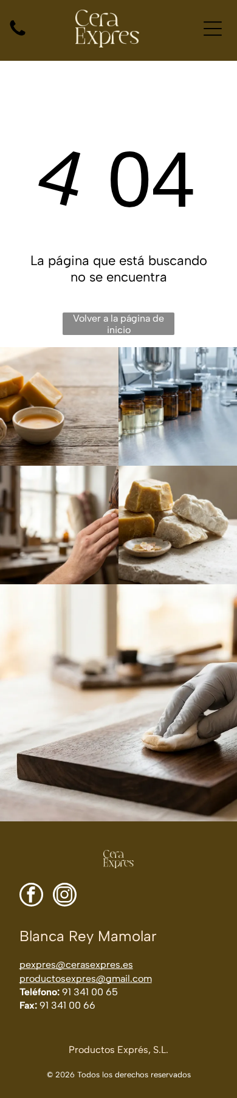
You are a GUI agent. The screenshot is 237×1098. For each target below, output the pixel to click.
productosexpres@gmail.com (85, 978)
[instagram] (65, 896)
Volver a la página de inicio (118, 323)
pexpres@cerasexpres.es (76, 964)
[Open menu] (213, 28)
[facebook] (31, 896)
